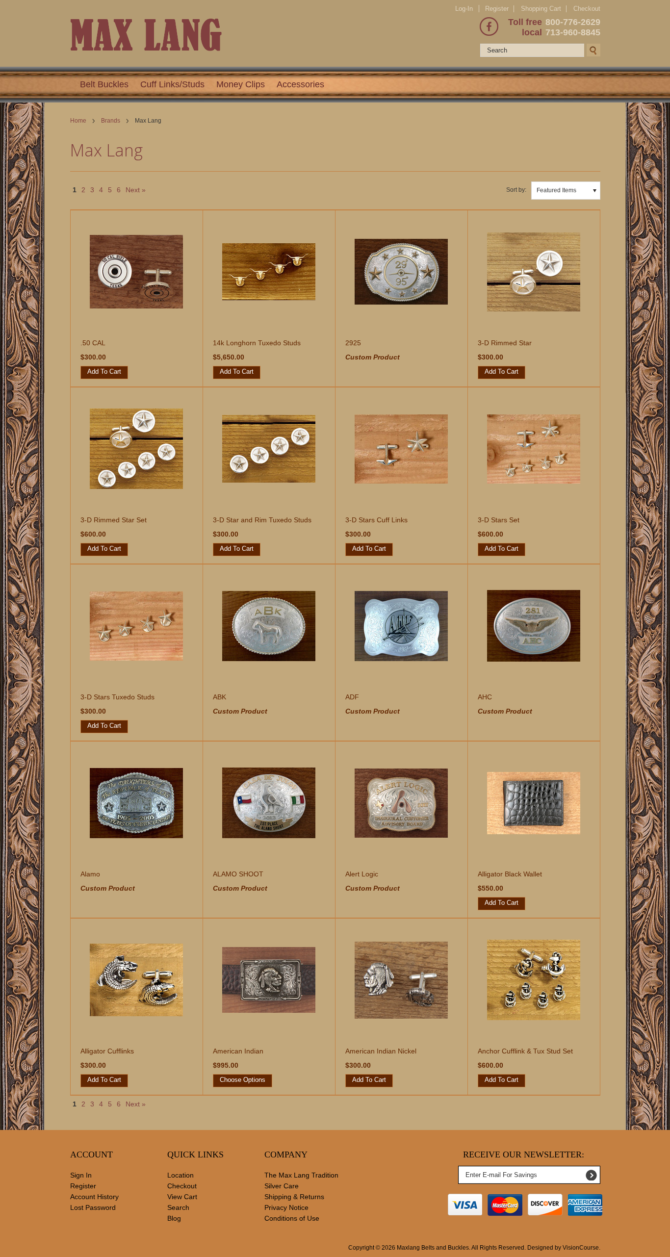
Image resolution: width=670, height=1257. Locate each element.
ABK (219, 697)
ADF (352, 697)
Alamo (90, 874)
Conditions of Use (291, 1218)
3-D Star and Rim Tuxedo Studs (262, 520)
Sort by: (516, 189)
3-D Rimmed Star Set (113, 520)
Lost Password (93, 1207)
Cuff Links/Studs (172, 84)
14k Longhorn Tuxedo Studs (257, 343)
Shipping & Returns (294, 1197)
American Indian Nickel (380, 1051)
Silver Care (281, 1186)
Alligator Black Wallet (510, 874)
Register (497, 8)
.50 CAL (92, 343)
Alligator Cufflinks (107, 1051)
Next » (136, 190)
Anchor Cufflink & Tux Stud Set (525, 1051)
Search (178, 1207)
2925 (353, 343)
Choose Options (242, 1079)
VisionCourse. (581, 1247)
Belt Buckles (104, 84)
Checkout (586, 8)
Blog (174, 1218)
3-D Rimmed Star (505, 343)
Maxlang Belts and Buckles (433, 1247)
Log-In (464, 8)
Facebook (489, 26)
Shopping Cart (541, 8)
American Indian (238, 1051)
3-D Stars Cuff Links (376, 520)
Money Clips (240, 84)
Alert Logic (361, 874)
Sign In (81, 1175)
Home (78, 120)
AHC (485, 697)
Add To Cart (104, 371)
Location (180, 1175)
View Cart (182, 1197)
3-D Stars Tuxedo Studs (117, 697)
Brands (110, 120)
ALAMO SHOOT (238, 874)
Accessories (300, 84)
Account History (94, 1197)
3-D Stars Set (498, 520)
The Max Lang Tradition (301, 1175)
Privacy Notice (286, 1207)
